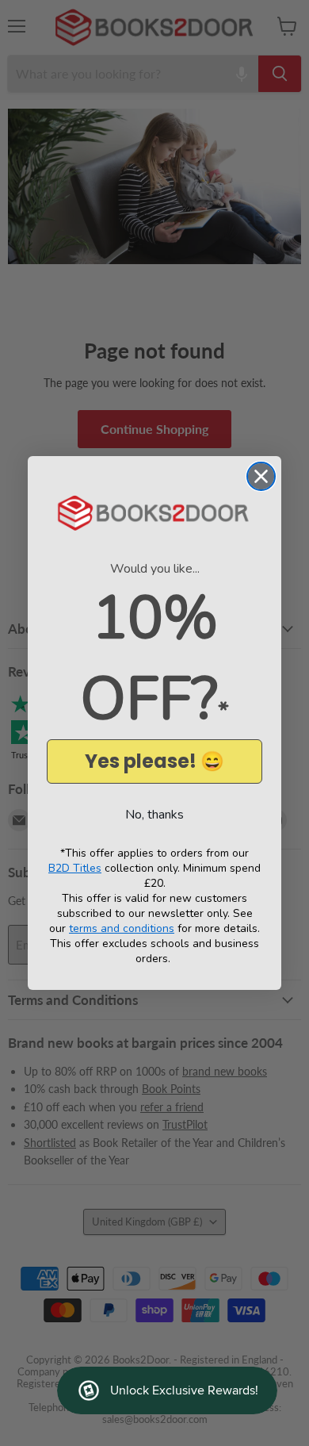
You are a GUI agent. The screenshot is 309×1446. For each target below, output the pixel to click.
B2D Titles (74, 868)
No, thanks (154, 814)
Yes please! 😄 (154, 761)
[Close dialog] (261, 476)
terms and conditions (121, 928)
